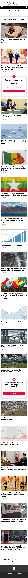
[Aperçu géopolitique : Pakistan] (14, 312)
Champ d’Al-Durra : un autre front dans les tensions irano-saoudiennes (13, 468)
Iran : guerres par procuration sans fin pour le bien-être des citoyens (13, 269)
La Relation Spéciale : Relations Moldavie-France (12, 116)
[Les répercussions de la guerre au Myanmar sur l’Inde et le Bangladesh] (14, 184)
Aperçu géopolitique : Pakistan (12, 322)
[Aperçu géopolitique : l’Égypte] (14, 236)
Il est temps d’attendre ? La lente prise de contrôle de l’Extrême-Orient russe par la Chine (14, 67)
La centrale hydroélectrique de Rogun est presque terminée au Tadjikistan (12, 220)
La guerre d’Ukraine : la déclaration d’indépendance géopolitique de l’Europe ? (13, 494)
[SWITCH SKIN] (26, 7)
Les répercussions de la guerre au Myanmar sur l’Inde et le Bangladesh (14, 194)
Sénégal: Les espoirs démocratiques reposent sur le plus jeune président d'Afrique (13, 168)
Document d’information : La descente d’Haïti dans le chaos (11, 371)
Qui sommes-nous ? (6, 576)
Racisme (5, 14)
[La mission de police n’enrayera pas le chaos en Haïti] (14, 408)
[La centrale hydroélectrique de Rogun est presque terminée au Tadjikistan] (14, 209)
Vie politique (22, 14)
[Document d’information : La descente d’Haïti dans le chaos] (14, 361)
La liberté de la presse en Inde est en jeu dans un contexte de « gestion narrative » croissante (14, 521)
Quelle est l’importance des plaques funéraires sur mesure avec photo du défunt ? (13, 41)
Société (10, 14)
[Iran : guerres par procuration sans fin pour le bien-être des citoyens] (14, 259)
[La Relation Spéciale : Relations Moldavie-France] (14, 106)
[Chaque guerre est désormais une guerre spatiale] (14, 336)
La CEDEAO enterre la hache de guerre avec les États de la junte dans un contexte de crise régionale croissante (14, 296)
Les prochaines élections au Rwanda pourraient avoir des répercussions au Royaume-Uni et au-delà (13, 547)
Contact (25, 576)
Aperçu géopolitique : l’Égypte (11, 245)
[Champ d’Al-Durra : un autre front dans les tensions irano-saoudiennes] (14, 458)
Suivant (14, 561)
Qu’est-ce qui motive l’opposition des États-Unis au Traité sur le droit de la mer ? (14, 142)
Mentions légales (17, 576)
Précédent (7, 559)
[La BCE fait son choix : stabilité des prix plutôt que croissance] (14, 433)
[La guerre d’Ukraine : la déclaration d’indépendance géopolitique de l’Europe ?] (14, 483)
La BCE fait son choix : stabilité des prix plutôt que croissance (13, 443)
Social (15, 14)
